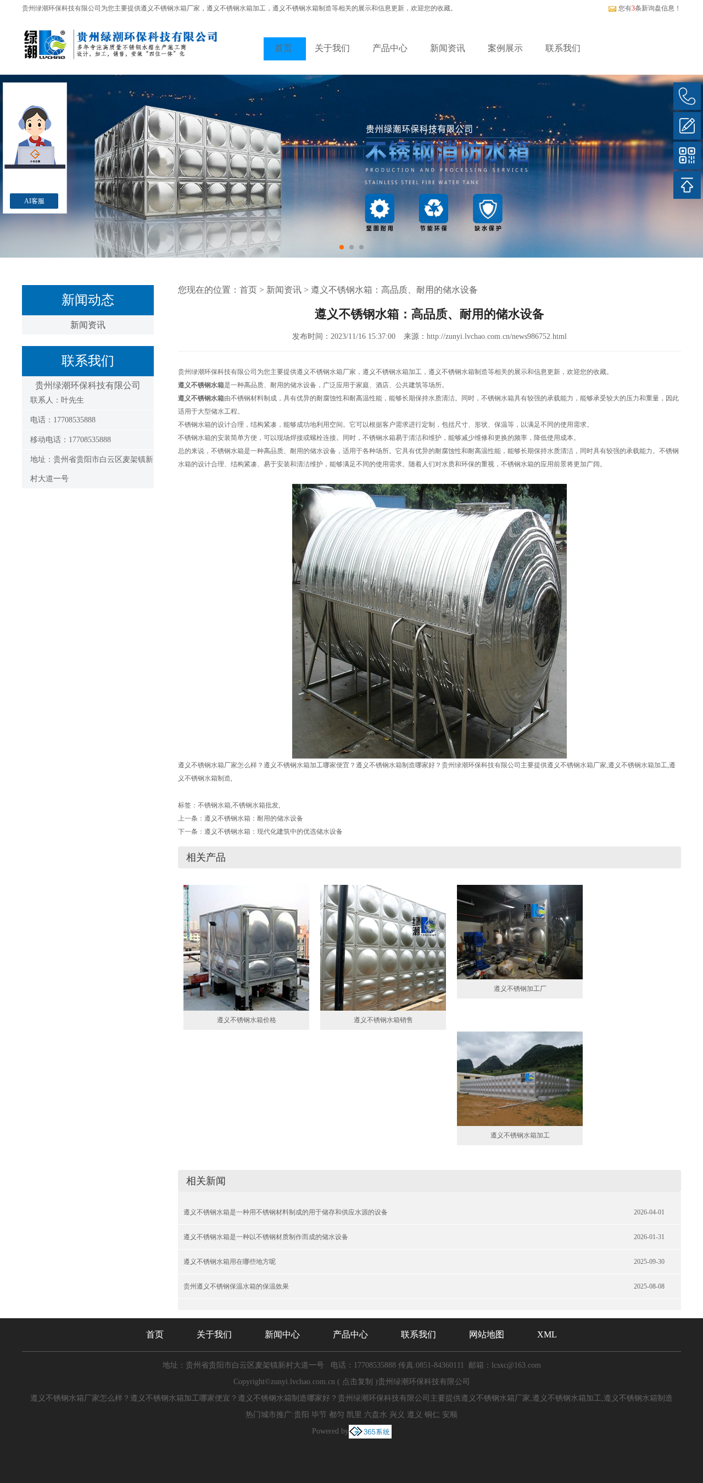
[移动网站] (687, 155)
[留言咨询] (687, 126)
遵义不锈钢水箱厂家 (170, 8)
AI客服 (34, 201)
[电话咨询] (687, 96)
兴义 (397, 1414)
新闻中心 (282, 1334)
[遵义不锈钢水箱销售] (383, 947)
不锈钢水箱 (214, 805)
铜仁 (432, 1414)
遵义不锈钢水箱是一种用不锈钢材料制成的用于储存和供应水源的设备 (285, 1212)
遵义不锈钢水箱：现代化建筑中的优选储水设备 (273, 831)
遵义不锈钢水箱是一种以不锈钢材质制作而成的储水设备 (265, 1237)
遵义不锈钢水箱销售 (383, 1020)
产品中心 (390, 48)
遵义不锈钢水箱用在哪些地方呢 (229, 1261)
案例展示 (505, 48)
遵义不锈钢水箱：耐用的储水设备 (253, 818)
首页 (283, 48)
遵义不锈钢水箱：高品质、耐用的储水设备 (394, 289)
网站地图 (486, 1334)
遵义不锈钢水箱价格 (246, 1020)
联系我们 (563, 48)
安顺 (449, 1414)
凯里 (354, 1414)
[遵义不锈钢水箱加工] (520, 1078)
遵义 (414, 1414)
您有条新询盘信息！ (649, 8)
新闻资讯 (447, 48)
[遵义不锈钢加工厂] (520, 931)
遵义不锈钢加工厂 (520, 989)
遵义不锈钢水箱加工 (520, 1135)
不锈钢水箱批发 (255, 805)
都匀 (336, 1414)
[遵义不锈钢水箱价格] (246, 947)
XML (547, 1334)
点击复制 (357, 1382)
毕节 (319, 1414)
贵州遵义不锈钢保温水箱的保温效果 (236, 1286)
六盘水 (375, 1414)
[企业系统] (370, 1431)
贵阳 (301, 1414)
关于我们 (332, 48)
